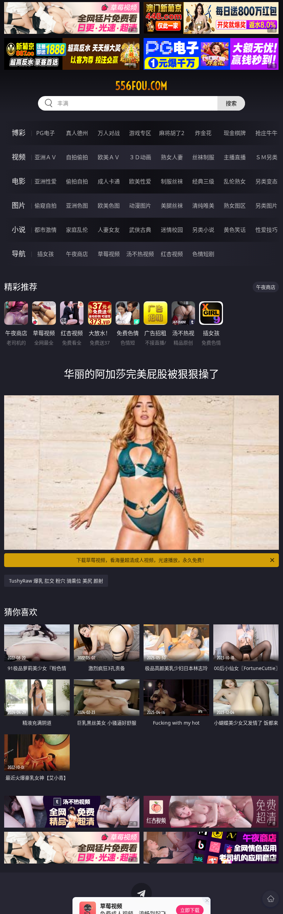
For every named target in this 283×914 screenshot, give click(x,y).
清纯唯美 (203, 205)
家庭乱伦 (77, 230)
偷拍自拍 (77, 181)
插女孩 (45, 254)
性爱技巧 (266, 230)
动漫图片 (140, 205)
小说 (19, 229)
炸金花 (203, 133)
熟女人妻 (172, 157)
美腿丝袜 (172, 205)
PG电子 (45, 133)
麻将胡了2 (171, 133)
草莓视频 (109, 254)
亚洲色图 (77, 205)
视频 (19, 157)
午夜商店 (77, 254)
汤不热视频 (140, 254)
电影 (19, 181)
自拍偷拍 (77, 157)
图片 (19, 205)
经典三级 (203, 181)
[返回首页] (270, 899)
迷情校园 (172, 230)
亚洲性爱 (46, 181)
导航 (19, 253)
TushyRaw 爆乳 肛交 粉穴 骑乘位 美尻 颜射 (56, 580)
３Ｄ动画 (140, 157)
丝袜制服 (203, 157)
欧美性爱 (140, 181)
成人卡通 (109, 181)
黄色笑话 (235, 230)
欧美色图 (109, 205)
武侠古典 (140, 230)
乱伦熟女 (235, 181)
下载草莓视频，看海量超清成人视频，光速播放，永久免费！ (141, 560)
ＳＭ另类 (266, 157)
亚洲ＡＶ (46, 157)
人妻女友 (109, 230)
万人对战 (109, 133)
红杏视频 (172, 254)
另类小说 (203, 230)
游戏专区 (140, 133)
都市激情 (46, 230)
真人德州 (77, 133)
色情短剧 (203, 254)
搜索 (231, 103)
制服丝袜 (172, 181)
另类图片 (266, 205)
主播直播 (235, 157)
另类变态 (266, 181)
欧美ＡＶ (109, 157)
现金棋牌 (235, 133)
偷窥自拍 (46, 205)
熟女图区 (235, 205)
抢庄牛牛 (266, 133)
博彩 (19, 133)
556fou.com (141, 86)
